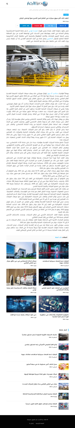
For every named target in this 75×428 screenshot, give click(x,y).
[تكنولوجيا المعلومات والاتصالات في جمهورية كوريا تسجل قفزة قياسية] (54, 304)
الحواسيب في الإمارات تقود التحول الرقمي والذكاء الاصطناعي (55, 289)
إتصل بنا (31, 423)
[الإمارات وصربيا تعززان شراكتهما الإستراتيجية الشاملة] (64, 396)
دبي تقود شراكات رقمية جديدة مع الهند (23, 315)
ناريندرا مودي (33, 30)
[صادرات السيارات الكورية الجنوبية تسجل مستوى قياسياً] (64, 337)
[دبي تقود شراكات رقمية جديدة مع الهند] (21, 304)
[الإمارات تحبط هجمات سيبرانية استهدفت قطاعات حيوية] (54, 250)
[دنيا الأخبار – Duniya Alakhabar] (37, 3)
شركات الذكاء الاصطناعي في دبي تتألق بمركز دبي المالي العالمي (21, 262)
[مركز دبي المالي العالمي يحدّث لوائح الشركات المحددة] (64, 386)
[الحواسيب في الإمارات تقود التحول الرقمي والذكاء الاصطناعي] (54, 277)
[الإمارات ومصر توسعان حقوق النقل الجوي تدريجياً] (64, 406)
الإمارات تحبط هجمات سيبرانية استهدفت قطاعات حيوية (56, 262)
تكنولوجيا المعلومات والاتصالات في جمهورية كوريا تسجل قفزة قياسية (54, 316)
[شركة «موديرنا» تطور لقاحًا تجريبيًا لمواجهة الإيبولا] (64, 376)
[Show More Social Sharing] (17, 25)
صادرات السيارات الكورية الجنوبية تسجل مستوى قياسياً (39, 335)
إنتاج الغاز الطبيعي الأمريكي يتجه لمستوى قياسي (41, 345)
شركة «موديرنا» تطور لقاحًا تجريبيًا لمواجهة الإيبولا (40, 374)
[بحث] (7, 4)
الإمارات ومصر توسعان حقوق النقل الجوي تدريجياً (41, 404)
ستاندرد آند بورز (52, 93)
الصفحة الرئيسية (40, 423)
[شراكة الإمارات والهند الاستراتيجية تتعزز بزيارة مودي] (21, 277)
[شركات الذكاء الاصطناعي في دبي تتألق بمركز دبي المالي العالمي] (21, 250)
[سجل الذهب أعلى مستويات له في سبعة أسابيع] (64, 366)
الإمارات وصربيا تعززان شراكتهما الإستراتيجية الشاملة (40, 394)
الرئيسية (67, 10)
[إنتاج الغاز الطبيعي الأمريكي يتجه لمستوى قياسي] (64, 346)
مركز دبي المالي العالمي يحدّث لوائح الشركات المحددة (39, 384)
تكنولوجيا (66, 15)
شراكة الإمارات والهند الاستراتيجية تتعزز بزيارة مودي (21, 289)
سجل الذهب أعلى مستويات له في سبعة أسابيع (42, 364)
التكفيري (50, 38)
